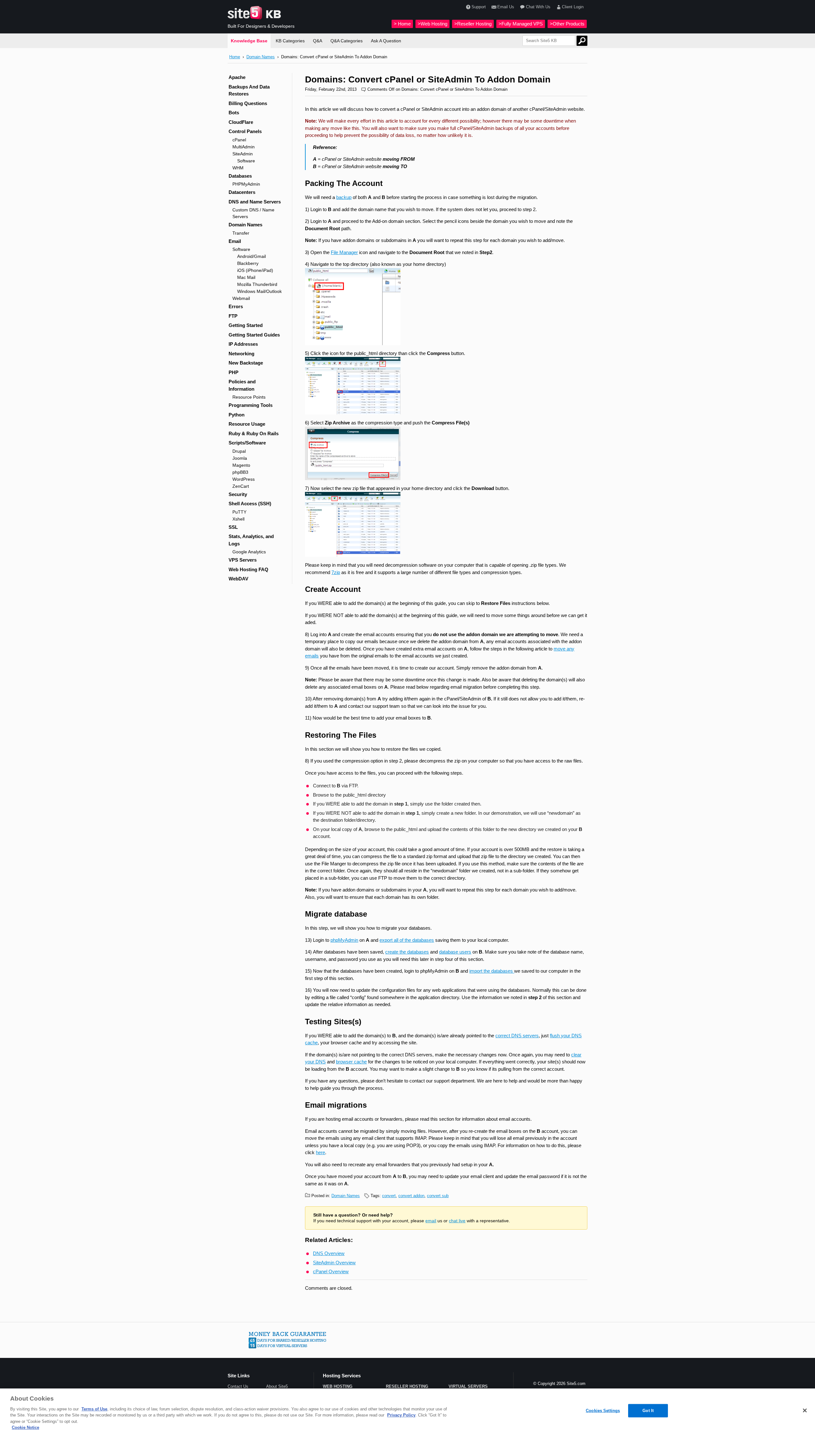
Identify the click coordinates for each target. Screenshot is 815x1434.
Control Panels (245, 131)
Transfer (240, 233)
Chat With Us (538, 6)
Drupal (239, 451)
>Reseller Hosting (473, 23)
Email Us (505, 6)
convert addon (411, 1195)
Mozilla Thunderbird (257, 284)
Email (235, 241)
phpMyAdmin (344, 940)
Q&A (317, 40)
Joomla (239, 458)
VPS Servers (243, 560)
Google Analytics (249, 551)
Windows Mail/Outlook (259, 291)
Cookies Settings (603, 1410)
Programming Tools (251, 405)
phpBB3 (240, 472)
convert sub (438, 1195)
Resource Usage (247, 424)
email (430, 1220)
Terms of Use (94, 1409)
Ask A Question (386, 40)
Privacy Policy (401, 1415)
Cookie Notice (25, 1427)
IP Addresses (243, 344)
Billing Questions (248, 103)
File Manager (344, 252)
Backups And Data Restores (249, 90)
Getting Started (246, 325)
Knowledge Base (249, 40)
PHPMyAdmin (246, 184)
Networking (241, 353)
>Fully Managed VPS (521, 23)
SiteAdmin (242, 153)
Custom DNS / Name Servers (253, 213)
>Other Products (567, 23)
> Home (402, 23)
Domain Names (260, 56)
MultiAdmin (243, 146)
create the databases (407, 952)
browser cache (351, 1061)
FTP (233, 316)
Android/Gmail (251, 256)
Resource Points (249, 397)
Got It (648, 1410)
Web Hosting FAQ (248, 569)
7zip (335, 572)
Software (246, 160)
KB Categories (290, 40)
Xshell (238, 519)
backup (343, 197)
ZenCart (240, 486)
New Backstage (246, 363)
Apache (237, 77)
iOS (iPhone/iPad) (255, 270)
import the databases (491, 971)
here (320, 1152)
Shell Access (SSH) (250, 503)
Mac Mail (246, 277)
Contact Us (238, 1386)
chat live (457, 1220)
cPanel (239, 139)
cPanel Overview (331, 1271)
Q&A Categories (346, 40)
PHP (233, 372)
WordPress (243, 479)
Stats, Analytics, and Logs (251, 540)
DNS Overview (328, 1253)
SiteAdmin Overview (334, 1262)
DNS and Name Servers (255, 201)
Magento (241, 465)
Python (236, 414)
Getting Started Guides (254, 334)
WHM (238, 167)
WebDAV (238, 578)
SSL (233, 527)
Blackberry (248, 263)
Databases (240, 176)
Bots (234, 112)
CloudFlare (241, 122)
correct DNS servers (517, 1035)
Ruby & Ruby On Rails (254, 433)
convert (389, 1195)
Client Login (573, 6)
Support (478, 6)
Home (234, 56)
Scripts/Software (247, 442)
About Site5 (277, 1386)
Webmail (241, 298)
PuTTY (239, 512)
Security (238, 494)
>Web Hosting (432, 23)
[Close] (805, 1410)
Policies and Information (242, 385)
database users (455, 952)
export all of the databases (406, 940)
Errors (236, 306)
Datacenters (242, 192)
